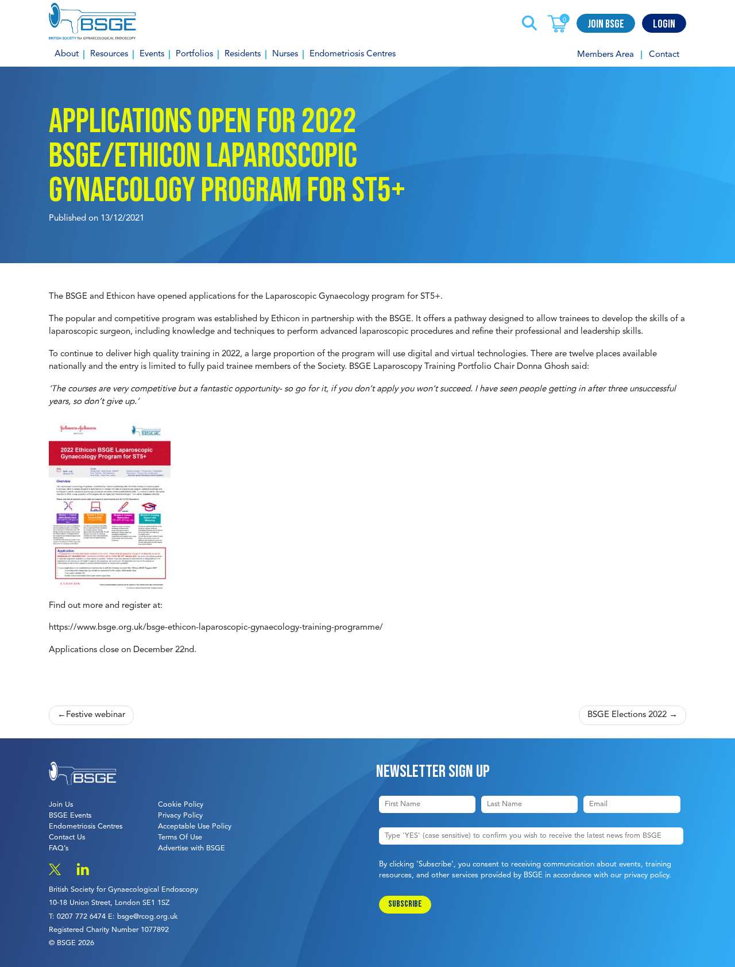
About (67, 54)
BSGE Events (70, 815)
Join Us (61, 804)
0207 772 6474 (81, 916)
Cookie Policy (180, 804)
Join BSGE (605, 24)
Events (152, 54)
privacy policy (646, 875)
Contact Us (67, 837)
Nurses (285, 54)
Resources (109, 54)
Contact (664, 55)
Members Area (605, 55)
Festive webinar (95, 715)
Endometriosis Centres (353, 54)
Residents (243, 54)
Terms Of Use (180, 837)
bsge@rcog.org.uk (147, 916)
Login (664, 24)
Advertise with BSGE (191, 848)
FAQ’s (58, 848)
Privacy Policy (180, 815)
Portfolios (194, 54)
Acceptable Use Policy (194, 826)
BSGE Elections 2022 (627, 715)
